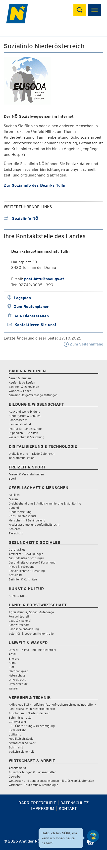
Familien (14, 495)
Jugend (14, 508)
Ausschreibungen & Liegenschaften (32, 772)
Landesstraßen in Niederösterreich (32, 709)
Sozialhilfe (15, 575)
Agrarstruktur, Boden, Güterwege (31, 612)
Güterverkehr (17, 722)
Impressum (42, 808)
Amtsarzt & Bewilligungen (26, 554)
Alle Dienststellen (31, 316)
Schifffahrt (16, 747)
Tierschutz (16, 533)
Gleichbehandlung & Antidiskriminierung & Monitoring (45, 503)
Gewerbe (14, 776)
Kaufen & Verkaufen (22, 382)
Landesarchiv (18, 420)
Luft (11, 667)
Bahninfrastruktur (21, 717)
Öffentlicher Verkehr (22, 743)
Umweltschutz (18, 684)
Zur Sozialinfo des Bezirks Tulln (34, 185)
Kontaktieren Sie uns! (35, 324)
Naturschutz (17, 675)
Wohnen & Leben (20, 391)
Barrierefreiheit (37, 802)
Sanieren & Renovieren (24, 387)
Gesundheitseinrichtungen (26, 558)
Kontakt (68, 808)
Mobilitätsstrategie (21, 738)
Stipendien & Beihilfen (23, 433)
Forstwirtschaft (19, 616)
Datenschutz (74, 802)
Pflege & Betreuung (22, 566)
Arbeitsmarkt (17, 768)
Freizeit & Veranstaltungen (26, 474)
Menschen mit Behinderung (27, 520)
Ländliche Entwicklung (24, 629)
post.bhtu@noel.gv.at (44, 279)
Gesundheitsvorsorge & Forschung (32, 562)
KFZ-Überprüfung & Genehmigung (32, 726)
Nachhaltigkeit (18, 671)
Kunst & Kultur (19, 596)
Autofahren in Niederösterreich (29, 713)
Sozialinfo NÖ (24, 218)
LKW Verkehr (17, 730)
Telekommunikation (22, 458)
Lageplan (22, 297)
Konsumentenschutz (22, 516)
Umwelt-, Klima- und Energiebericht (32, 650)
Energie (14, 658)
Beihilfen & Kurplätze (23, 579)
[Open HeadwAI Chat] (93, 836)
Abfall (12, 654)
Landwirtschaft (19, 625)
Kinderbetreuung (20, 512)
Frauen (13, 499)
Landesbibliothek (20, 424)
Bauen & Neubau (20, 378)
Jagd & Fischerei (20, 621)
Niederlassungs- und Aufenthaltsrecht (34, 524)
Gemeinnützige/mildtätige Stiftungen (33, 395)
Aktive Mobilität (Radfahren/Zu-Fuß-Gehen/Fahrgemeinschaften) (52, 704)
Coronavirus (17, 549)
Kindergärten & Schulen (25, 416)
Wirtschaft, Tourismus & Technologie (33, 785)
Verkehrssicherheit (21, 751)
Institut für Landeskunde (25, 429)
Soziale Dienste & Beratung (27, 571)
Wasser (13, 688)
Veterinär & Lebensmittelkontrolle (31, 633)
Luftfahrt (15, 734)
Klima (12, 663)
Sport (12, 478)
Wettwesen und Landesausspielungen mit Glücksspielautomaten (51, 781)
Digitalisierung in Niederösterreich (31, 453)
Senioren (15, 529)
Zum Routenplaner (31, 306)
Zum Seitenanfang (86, 344)
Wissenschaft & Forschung (26, 437)
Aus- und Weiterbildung (24, 411)
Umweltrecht (17, 679)
